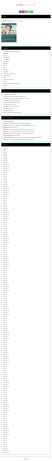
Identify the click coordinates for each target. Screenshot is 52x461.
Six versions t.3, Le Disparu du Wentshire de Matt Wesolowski (14, 96)
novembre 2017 (6, 358)
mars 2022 (5, 254)
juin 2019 (5, 320)
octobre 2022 (5, 240)
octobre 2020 (5, 288)
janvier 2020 (5, 306)
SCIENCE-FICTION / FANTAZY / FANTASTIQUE (11, 83)
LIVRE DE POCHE (6, 75)
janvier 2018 (5, 354)
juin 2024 (5, 200)
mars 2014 (5, 446)
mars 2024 (5, 206)
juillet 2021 (5, 270)
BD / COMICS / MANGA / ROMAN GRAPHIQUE (11, 51)
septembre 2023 (6, 218)
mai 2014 (5, 442)
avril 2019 (5, 324)
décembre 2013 (6, 452)
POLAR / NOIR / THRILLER (11, 24)
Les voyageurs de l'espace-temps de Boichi (11, 106)
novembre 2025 (6, 166)
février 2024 (5, 208)
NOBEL (4, 77)
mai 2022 (5, 250)
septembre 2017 (6, 362)
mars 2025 (5, 182)
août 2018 (5, 340)
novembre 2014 (6, 430)
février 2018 (5, 352)
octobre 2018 (5, 336)
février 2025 (5, 184)
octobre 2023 (5, 216)
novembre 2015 (6, 406)
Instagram (26, 12)
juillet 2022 (5, 246)
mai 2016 (5, 394)
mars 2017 (5, 374)
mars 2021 (5, 278)
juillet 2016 (5, 390)
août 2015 (5, 412)
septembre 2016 (6, 386)
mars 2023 (5, 230)
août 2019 (5, 316)
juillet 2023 (5, 222)
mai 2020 (5, 298)
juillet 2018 (5, 342)
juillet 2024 (5, 198)
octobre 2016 (5, 384)
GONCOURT (5, 69)
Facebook (20, 12)
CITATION (5, 55)
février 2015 (5, 424)
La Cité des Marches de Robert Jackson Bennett (12, 112)
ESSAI (4, 65)
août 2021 (5, 268)
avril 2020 (5, 300)
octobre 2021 (5, 264)
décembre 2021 (6, 260)
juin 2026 (5, 152)
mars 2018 (5, 350)
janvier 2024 (5, 210)
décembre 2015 (6, 404)
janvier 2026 (5, 162)
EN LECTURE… (6, 61)
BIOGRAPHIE (5, 53)
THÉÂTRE (5, 85)
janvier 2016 (5, 402)
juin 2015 (5, 416)
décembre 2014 (6, 428)
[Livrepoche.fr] (26, 8)
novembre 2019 (6, 310)
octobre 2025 (5, 168)
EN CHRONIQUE (6, 59)
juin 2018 (5, 344)
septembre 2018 (6, 338)
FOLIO (4, 67)
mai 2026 (5, 154)
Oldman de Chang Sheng (8, 110)
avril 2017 (5, 372)
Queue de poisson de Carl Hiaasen (9, 94)
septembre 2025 (6, 170)
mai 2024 (5, 202)
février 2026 (5, 160)
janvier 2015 (5, 426)
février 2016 (5, 400)
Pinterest (23, 12)
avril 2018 (5, 348)
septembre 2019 (6, 314)
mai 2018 (5, 346)
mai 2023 (5, 226)
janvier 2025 (5, 186)
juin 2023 (5, 224)
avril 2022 (5, 252)
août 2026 (5, 148)
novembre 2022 (6, 238)
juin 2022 (5, 248)
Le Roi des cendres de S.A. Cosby (9, 104)
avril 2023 (5, 228)
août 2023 (5, 220)
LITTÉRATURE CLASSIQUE (8, 73)
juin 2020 (5, 296)
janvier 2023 (5, 234)
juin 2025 (5, 176)
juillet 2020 (5, 294)
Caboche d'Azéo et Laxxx (7, 108)
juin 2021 (5, 272)
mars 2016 (5, 398)
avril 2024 (5, 204)
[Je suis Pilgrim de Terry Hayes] (9, 34)
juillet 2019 (5, 318)
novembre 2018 (6, 334)
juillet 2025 (5, 174)
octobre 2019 (5, 312)
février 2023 (5, 232)
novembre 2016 (6, 382)
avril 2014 (5, 444)
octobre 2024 (5, 192)
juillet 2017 (5, 366)
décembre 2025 (6, 164)
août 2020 (5, 292)
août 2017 (5, 364)
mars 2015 (5, 422)
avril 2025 (5, 180)
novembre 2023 (6, 214)
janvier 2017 (5, 378)
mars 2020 (5, 302)
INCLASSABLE (6, 71)
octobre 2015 (5, 408)
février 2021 (5, 280)
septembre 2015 (6, 410)
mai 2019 (5, 322)
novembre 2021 (6, 262)
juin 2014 (5, 440)
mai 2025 (5, 178)
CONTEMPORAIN (6, 57)
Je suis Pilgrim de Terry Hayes (8, 36)
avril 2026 (5, 156)
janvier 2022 (5, 258)
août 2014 (5, 436)
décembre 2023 (6, 212)
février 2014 (5, 448)
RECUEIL (5, 81)
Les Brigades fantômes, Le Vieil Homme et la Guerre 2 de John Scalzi (16, 98)
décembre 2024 (6, 188)
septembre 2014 (6, 434)
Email (29, 12)
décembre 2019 (6, 308)
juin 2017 (5, 368)
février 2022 (5, 256)
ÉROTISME (5, 63)
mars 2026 (5, 158)
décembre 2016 (6, 380)
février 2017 (5, 376)
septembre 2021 (6, 266)
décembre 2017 (6, 356)
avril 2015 (5, 420)
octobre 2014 (5, 432)
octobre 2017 (5, 360)
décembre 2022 (6, 236)
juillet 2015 (5, 414)
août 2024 (5, 196)
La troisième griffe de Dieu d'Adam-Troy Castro (11, 102)
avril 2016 (5, 396)
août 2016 (5, 388)
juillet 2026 (5, 150)
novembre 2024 (6, 190)
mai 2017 (5, 370)
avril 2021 (5, 276)
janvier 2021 (5, 282)
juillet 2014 (5, 438)
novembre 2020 (6, 286)
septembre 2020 (6, 290)
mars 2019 (5, 326)
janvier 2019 (5, 330)
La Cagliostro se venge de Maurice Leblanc (11, 100)
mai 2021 (5, 274)
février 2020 (5, 304)
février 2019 (5, 328)
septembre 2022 (6, 242)
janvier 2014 (5, 450)
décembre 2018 (6, 332)
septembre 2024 (6, 194)
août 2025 (5, 172)
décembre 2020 (6, 284)
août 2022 (5, 244)
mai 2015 (5, 418)
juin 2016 (5, 392)
